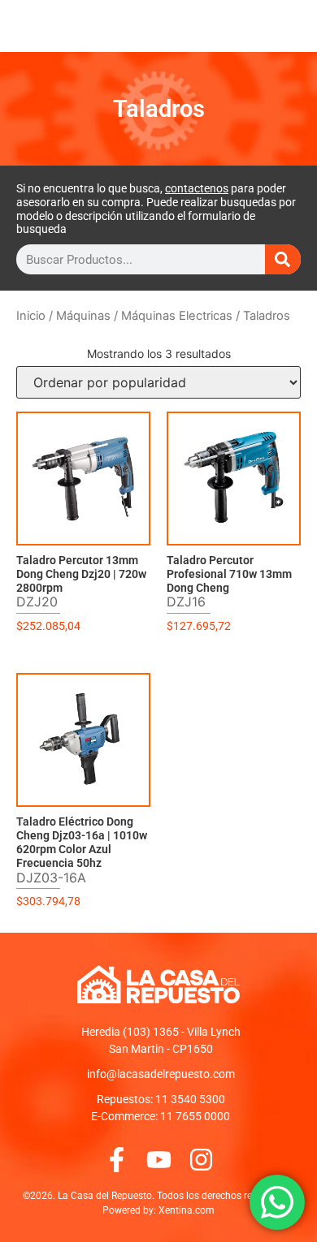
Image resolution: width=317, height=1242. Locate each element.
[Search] (283, 259)
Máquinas (83, 315)
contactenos (196, 188)
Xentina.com (186, 1210)
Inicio (31, 315)
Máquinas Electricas (176, 315)
